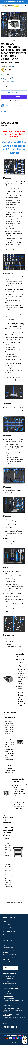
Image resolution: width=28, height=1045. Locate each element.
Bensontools (7, 991)
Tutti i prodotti (7, 924)
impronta (5, 952)
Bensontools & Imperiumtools (13, 1040)
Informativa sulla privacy (9, 954)
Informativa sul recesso (9, 950)
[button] (3, 6)
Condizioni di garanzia (9, 947)
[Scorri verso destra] (17, 40)
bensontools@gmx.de (10, 983)
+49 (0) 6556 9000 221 (11, 981)
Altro (4, 934)
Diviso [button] (4, 111)
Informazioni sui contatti (9, 943)
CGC (4, 945)
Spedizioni (6, 959)
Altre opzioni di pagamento (14, 100)
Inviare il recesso (10, 967)
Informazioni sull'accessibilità (11, 957)
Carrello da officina (8, 928)
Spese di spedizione (10, 81)
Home (4, 921)
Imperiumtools (8, 993)
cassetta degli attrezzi (9, 931)
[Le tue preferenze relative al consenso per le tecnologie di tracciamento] (26, 783)
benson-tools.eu (8, 995)
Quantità (3, 83)
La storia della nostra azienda (11, 961)
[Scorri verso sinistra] (10, 40)
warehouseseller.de (9, 998)
